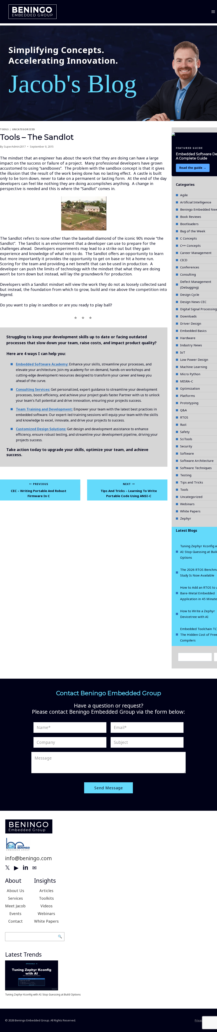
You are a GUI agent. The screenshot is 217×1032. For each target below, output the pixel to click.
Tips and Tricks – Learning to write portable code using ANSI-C (129, 490)
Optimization (190, 388)
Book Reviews (190, 216)
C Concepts (188, 238)
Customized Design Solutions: (41, 429)
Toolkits (46, 898)
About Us (15, 890)
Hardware (187, 338)
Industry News (191, 345)
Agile (184, 195)
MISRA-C (186, 381)
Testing (185, 475)
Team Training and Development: (44, 409)
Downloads (188, 316)
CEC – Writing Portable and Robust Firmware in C (38, 490)
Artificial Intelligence (195, 202)
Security (186, 446)
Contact (15, 921)
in (25, 867)
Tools (4, 129)
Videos (46, 905)
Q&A (183, 410)
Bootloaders (189, 224)
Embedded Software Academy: (42, 364)
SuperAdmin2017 (15, 146)
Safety (185, 432)
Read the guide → (192, 168)
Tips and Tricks (191, 482)
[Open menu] (213, 11)
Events (15, 913)
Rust (183, 424)
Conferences (189, 267)
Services (15, 898)
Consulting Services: (33, 389)
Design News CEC (193, 302)
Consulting (188, 274)
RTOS (184, 417)
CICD (183, 260)
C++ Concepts (190, 245)
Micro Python (190, 374)
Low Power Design (194, 359)
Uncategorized (23, 129)
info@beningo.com (28, 858)
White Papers (190, 511)
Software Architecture (197, 460)
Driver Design (190, 323)
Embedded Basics (193, 330)
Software (187, 453)
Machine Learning (193, 367)
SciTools (186, 439)
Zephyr (185, 518)
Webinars (187, 504)
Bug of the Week (192, 231)
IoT (182, 352)
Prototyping (189, 403)
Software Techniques (196, 468)
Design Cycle (189, 294)
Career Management (195, 253)
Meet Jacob (15, 905)
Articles (46, 890)
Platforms (187, 395)
